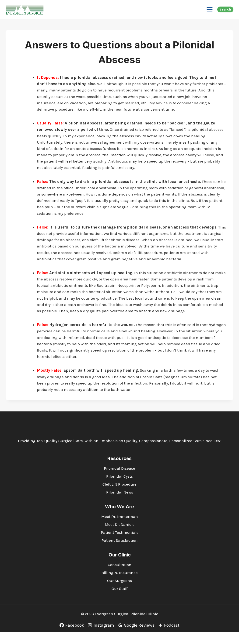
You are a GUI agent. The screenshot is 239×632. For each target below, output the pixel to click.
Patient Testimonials (119, 532)
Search (225, 9)
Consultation (119, 564)
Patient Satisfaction (120, 540)
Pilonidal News (119, 492)
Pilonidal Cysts (119, 476)
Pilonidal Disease (119, 468)
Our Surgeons (119, 580)
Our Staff (119, 588)
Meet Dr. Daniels (119, 524)
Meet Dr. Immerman (119, 516)
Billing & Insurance (120, 572)
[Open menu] (209, 9)
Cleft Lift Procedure (119, 484)
